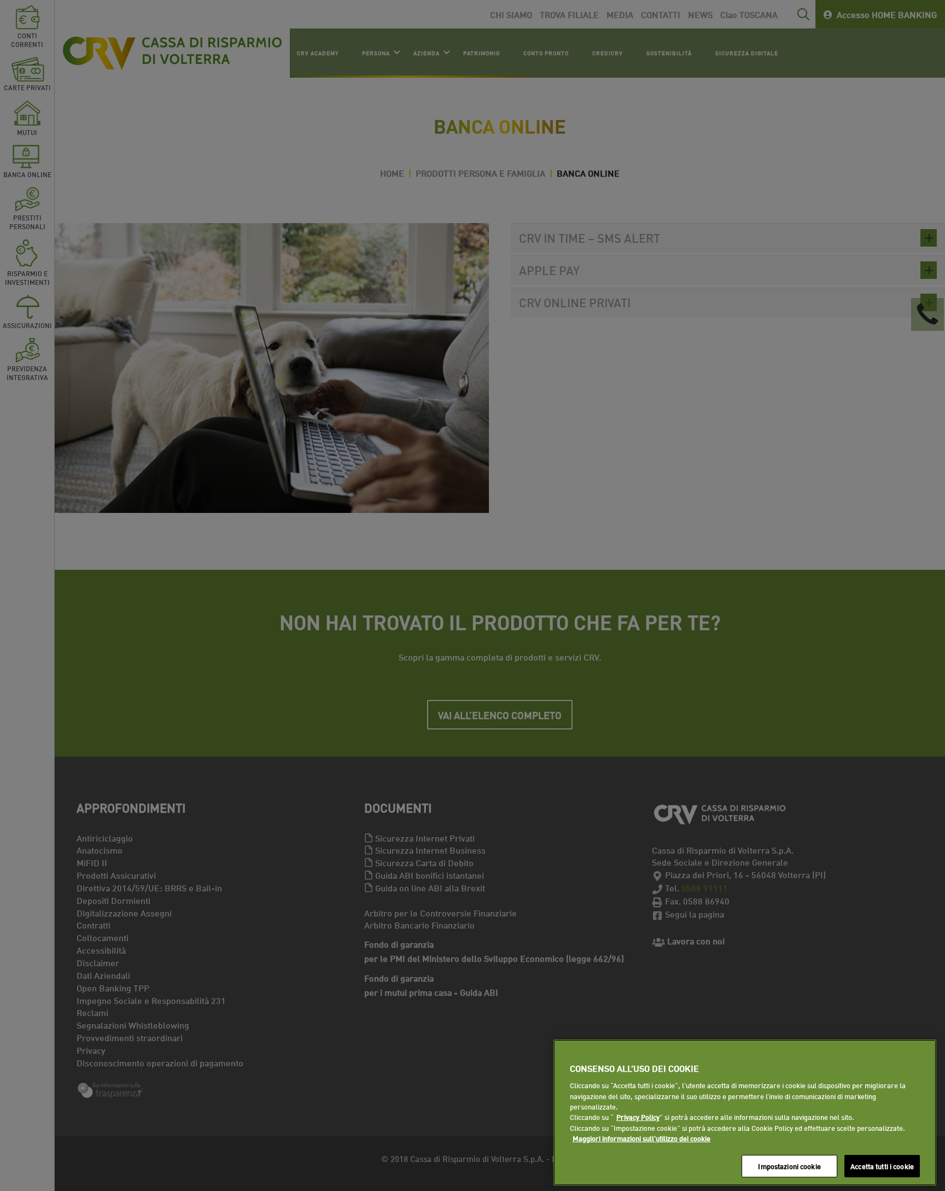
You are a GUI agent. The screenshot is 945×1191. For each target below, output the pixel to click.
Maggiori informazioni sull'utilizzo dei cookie (641, 1138)
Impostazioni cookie (789, 1166)
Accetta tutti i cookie (882, 1166)
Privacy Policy (638, 1117)
